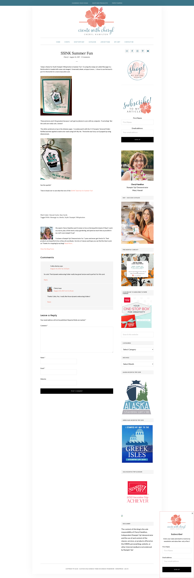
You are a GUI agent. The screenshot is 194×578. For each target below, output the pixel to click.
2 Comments (85, 57)
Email (42, 368)
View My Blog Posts (47, 249)
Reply (46, 280)
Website (43, 379)
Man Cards (63, 215)
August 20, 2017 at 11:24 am (64, 291)
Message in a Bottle (57, 217)
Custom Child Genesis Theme (89, 569)
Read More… (69, 243)
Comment (44, 325)
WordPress (119, 569)
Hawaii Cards (54, 215)
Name (42, 357)
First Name (137, 118)
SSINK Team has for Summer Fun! (82, 191)
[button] (138, 40)
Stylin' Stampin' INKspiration (75, 217)
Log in (126, 569)
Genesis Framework (107, 569)
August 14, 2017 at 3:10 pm (59, 269)
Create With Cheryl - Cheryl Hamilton (97, 21)
